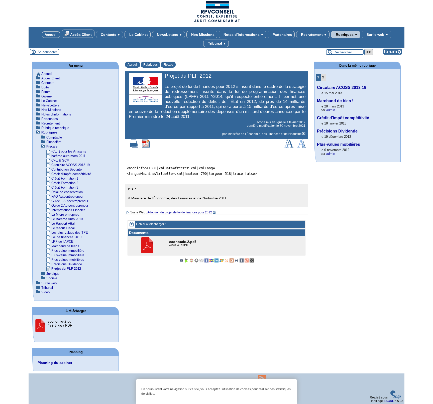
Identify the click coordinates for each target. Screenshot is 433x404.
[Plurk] (232, 261)
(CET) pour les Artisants (68, 151)
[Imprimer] (134, 146)
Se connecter (47, 52)
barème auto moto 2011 (68, 156)
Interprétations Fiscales (68, 210)
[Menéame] (227, 261)
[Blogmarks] (186, 261)
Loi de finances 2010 (66, 237)
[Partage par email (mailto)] (181, 261)
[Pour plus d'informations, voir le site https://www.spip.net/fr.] (395, 397)
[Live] (222, 261)
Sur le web (377, 35)
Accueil (51, 35)
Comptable (54, 137)
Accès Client (80, 35)
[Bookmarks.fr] (191, 261)
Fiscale (168, 64)
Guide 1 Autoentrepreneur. (70, 201)
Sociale (51, 278)
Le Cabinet (138, 35)
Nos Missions (202, 35)
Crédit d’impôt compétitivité (71, 174)
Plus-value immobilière (67, 250)
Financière (53, 142)
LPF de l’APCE (62, 241)
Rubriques (346, 35)
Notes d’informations (243, 35)
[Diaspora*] (196, 261)
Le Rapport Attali (63, 223)
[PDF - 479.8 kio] (148, 252)
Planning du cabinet (55, 363)
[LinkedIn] (216, 261)
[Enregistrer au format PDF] (146, 146)
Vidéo (45, 292)
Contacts (110, 35)
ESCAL (389, 401)
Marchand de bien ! (65, 246)
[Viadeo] (247, 261)
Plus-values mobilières (67, 259)
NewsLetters (169, 35)
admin (330, 110)
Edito (45, 87)
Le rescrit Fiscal (63, 228)
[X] (252, 261)
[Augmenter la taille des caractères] (288, 146)
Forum (46, 92)
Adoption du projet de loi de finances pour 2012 (179, 212)
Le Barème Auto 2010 (67, 219)
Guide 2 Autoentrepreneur (69, 205)
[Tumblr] (242, 261)
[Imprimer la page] (237, 261)
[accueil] (216, 22)
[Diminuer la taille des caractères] (301, 146)
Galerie (46, 96)
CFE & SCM (60, 160)
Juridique (52, 274)
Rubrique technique (55, 128)
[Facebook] (206, 261)
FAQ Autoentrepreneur (67, 196)
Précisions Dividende (66, 264)
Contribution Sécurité (66, 169)
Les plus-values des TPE (69, 232)
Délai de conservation (67, 192)
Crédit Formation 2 (64, 183)
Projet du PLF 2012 (66, 269)
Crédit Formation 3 (64, 187)
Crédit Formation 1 (64, 178)
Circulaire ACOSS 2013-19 (70, 165)
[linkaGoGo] (211, 261)
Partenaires (282, 35)
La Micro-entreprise (65, 214)
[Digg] (201, 261)
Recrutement (313, 35)
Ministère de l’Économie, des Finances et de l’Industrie (265, 134)
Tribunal (216, 43)
